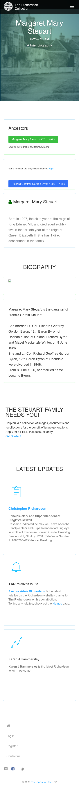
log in (51, 168)
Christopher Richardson (27, 508)
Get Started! (13, 436)
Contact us (13, 756)
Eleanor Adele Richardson (27, 591)
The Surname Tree (42, 782)
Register (11, 746)
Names (57, 603)
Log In (10, 736)
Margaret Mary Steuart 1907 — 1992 (33, 139)
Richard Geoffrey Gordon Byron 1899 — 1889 (38, 184)
